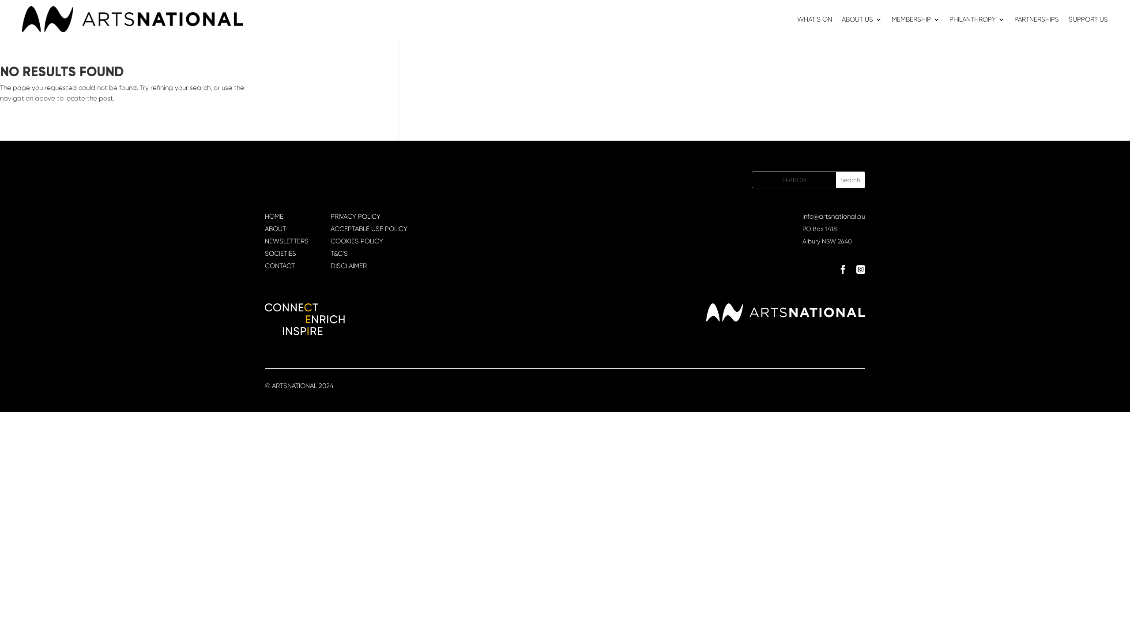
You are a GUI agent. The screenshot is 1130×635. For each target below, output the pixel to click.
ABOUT (275, 229)
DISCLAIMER (349, 266)
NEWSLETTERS (287, 241)
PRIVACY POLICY (355, 216)
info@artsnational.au (833, 216)
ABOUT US (857, 19)
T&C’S (339, 254)
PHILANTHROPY (972, 19)
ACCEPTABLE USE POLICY (369, 229)
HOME (274, 216)
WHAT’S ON (814, 19)
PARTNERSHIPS (1036, 19)
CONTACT (280, 266)
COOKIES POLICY (357, 241)
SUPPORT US (1088, 19)
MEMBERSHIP (911, 19)
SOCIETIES (280, 254)
